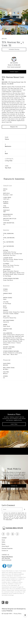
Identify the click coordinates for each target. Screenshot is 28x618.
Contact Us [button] (14, 485)
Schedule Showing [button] (14, 49)
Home (3, 540)
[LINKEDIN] (12, 533)
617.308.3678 (16, 65)
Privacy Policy (9, 519)
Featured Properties (7, 548)
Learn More (14, 424)
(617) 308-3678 (6, 558)
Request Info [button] (14, 126)
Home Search (5, 546)
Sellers (3, 542)
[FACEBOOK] (3, 533)
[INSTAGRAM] (7, 533)
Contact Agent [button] (14, 71)
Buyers (3, 544)
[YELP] (17, 533)
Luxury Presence (7, 610)
